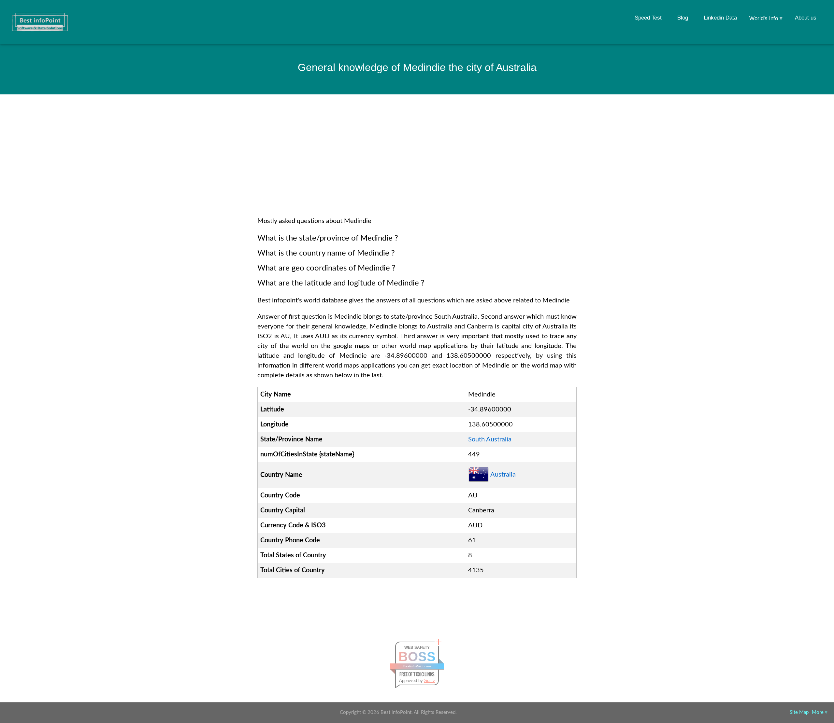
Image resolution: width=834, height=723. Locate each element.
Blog (682, 18)
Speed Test (648, 18)
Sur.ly (429, 680)
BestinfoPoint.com (417, 666)
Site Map (799, 712)
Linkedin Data (720, 18)
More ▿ (819, 712)
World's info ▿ (766, 18)
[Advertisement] (417, 164)
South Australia (489, 439)
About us (805, 18)
